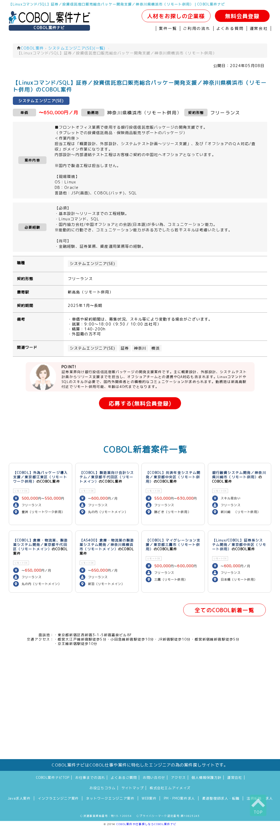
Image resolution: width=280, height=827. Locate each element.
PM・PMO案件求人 (179, 798)
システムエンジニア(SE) (92, 263)
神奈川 (140, 348)
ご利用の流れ (197, 28)
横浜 (155, 348)
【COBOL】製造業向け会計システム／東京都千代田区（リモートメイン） (107, 476)
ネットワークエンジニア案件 (110, 798)
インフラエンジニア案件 (58, 798)
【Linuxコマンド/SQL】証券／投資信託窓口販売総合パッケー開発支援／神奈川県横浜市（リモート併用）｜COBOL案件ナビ (117, 4)
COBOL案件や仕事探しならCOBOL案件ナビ (146, 824)
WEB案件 (149, 798)
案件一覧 (168, 28)
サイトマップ (132, 788)
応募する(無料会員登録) (140, 403)
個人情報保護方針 (206, 777)
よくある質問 (230, 28)
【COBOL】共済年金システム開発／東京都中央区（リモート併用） (173, 476)
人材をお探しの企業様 (176, 16)
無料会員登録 (242, 16)
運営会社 (259, 28)
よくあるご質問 (124, 777)
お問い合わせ (154, 777)
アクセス (178, 777)
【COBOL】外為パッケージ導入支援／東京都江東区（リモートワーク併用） (40, 476)
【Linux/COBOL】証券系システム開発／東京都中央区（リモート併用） (239, 544)
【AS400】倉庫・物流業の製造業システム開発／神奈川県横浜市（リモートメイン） (107, 544)
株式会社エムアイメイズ (170, 788)
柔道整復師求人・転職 (220, 798)
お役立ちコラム (102, 788)
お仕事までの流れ (90, 777)
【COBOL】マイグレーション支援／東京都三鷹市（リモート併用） (173, 544)
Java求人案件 (19, 798)
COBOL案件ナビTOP (52, 777)
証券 (125, 348)
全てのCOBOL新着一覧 (224, 610)
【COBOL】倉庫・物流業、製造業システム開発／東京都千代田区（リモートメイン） (40, 544)
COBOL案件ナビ (49, 27)
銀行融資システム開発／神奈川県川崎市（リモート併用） (239, 474)
